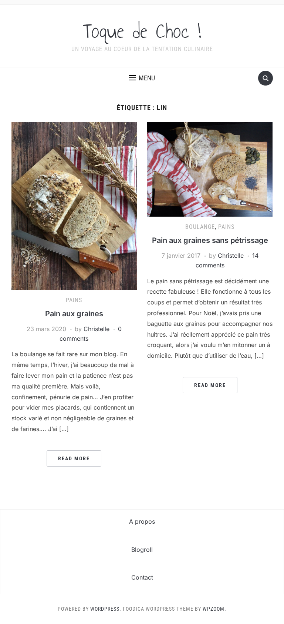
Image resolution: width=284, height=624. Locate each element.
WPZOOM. (214, 609)
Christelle (96, 329)
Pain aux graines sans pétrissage (210, 240)
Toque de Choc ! (142, 31)
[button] (142, 78)
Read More (74, 458)
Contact (142, 577)
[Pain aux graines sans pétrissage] (210, 169)
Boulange (200, 226)
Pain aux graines (74, 313)
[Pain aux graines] (74, 205)
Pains (74, 300)
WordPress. (105, 609)
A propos (142, 521)
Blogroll (142, 549)
